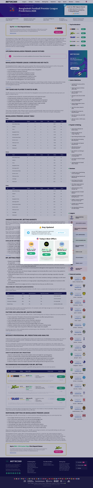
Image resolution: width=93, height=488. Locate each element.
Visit (31, 253)
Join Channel (61, 232)
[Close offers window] (71, 225)
